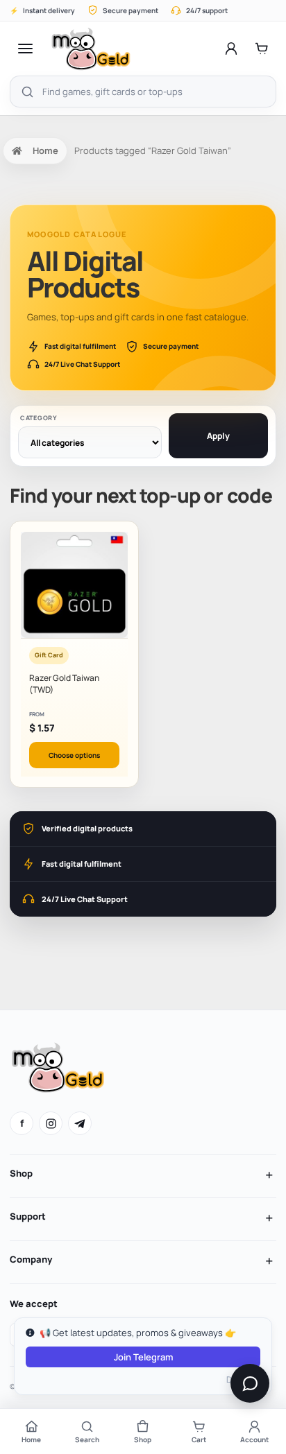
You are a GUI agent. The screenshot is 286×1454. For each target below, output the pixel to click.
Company (31, 1259)
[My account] (231, 48)
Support (28, 1216)
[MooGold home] (90, 48)
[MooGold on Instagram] (50, 1123)
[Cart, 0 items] (261, 48)
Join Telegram (143, 1357)
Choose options (74, 755)
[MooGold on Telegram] (80, 1123)
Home (45, 150)
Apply (218, 436)
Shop (21, 1173)
